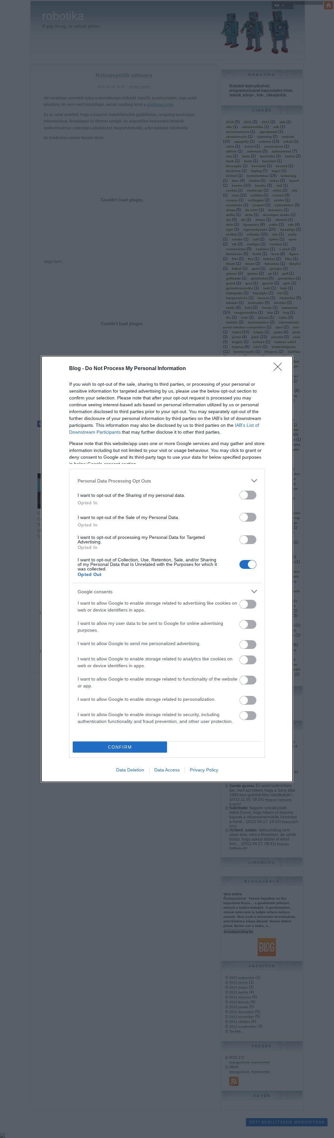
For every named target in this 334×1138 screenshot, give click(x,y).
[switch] (247, 495)
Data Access (167, 769)
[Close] (280, 369)
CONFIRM (120, 747)
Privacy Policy (204, 769)
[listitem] (167, 480)
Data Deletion (130, 769)
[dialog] (167, 569)
